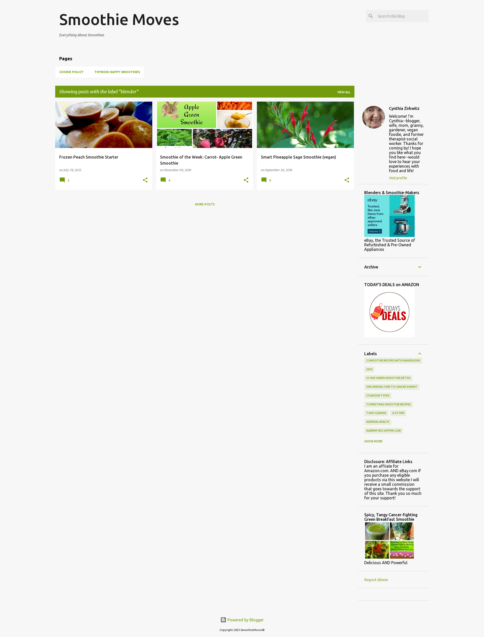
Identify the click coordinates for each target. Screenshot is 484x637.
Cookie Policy (71, 72)
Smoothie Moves (119, 19)
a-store (398, 412)
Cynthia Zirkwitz (404, 108)
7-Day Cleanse (376, 412)
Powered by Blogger (245, 620)
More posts (205, 204)
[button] (145, 180)
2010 (369, 369)
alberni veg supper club (383, 430)
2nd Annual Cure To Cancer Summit (391, 386)
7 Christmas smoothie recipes (388, 404)
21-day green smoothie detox (388, 377)
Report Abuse (376, 580)
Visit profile (398, 178)
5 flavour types (377, 395)
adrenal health (377, 421)
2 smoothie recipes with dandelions (393, 360)
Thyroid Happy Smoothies (117, 72)
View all (343, 92)
